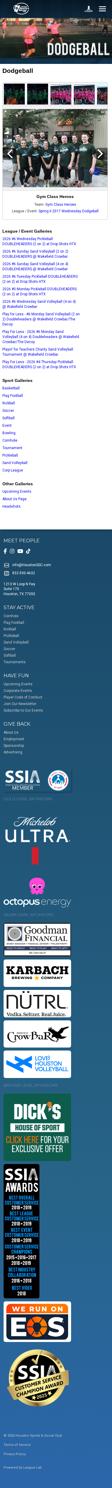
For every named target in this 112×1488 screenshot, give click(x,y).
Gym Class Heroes (60, 204)
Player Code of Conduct (23, 697)
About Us (11, 732)
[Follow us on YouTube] (20, 551)
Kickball (8, 403)
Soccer (8, 411)
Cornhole (9, 440)
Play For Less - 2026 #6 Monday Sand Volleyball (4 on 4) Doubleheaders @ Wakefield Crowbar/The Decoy (40, 337)
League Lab (32, 1467)
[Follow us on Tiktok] (28, 551)
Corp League (12, 470)
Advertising (13, 752)
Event (7, 425)
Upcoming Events (16, 491)
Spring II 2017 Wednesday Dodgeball (69, 211)
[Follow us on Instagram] (12, 551)
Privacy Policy (15, 1454)
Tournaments (15, 662)
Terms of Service (17, 1445)
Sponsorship (14, 746)
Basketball (11, 388)
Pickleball (10, 455)
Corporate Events (18, 691)
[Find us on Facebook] (5, 551)
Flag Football (12, 396)
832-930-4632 (23, 573)
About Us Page (14, 499)
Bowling (9, 433)
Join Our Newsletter (20, 704)
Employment (14, 739)
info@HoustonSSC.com (31, 565)
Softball (8, 418)
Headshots (11, 506)
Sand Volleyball (14, 463)
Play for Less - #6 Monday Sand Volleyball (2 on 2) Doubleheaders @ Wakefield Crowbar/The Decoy (41, 319)
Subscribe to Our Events (23, 710)
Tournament (12, 448)
